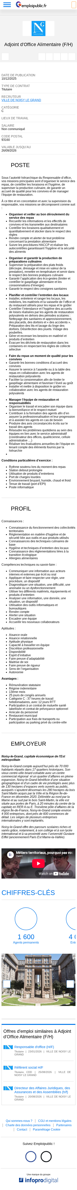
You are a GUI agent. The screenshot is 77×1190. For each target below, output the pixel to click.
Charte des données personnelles (28, 1125)
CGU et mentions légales (54, 1120)
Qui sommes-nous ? (19, 1120)
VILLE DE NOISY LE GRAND (21, 100)
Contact (22, 1129)
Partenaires (64, 1125)
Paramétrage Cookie (46, 1129)
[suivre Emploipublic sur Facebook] (30, 1156)
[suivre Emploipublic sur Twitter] (46, 1156)
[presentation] (6, 984)
